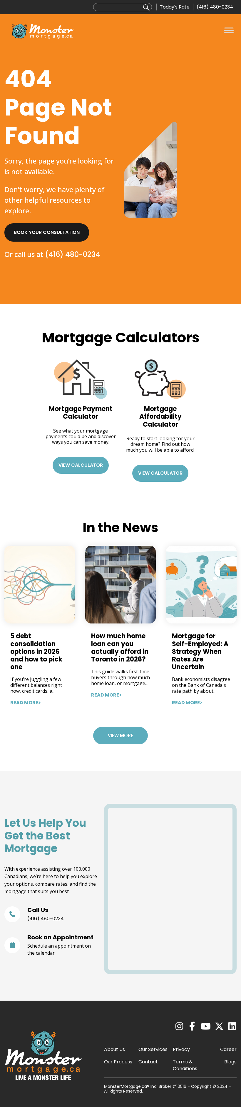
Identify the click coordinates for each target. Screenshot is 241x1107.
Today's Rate (175, 7)
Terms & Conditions (185, 1065)
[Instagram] (179, 1026)
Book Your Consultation (47, 232)
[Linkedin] (232, 1026)
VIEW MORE (120, 735)
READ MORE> (25, 702)
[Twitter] (219, 1026)
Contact (148, 1061)
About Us (114, 1049)
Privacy (181, 1049)
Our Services (153, 1049)
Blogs (230, 1061)
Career (228, 1049)
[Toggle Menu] (229, 30)
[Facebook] (192, 1026)
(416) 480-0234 (215, 7)
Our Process (118, 1061)
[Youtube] (206, 1026)
